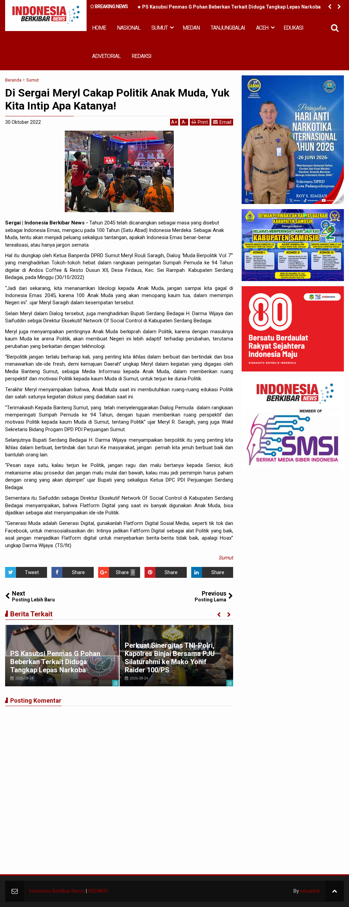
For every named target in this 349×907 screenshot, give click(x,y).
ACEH (262, 28)
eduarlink (310, 891)
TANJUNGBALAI (228, 28)
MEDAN (191, 28)
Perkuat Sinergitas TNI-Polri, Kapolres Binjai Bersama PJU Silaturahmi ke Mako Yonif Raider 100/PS (170, 657)
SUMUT (159, 28)
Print (203, 122)
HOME (99, 28)
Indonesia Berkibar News (56, 891)
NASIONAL (128, 28)
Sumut (225, 558)
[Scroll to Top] (334, 891)
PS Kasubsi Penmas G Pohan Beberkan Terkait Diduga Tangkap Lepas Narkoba (231, 7)
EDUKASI (293, 28)
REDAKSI (141, 56)
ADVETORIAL (106, 56)
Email (225, 122)
